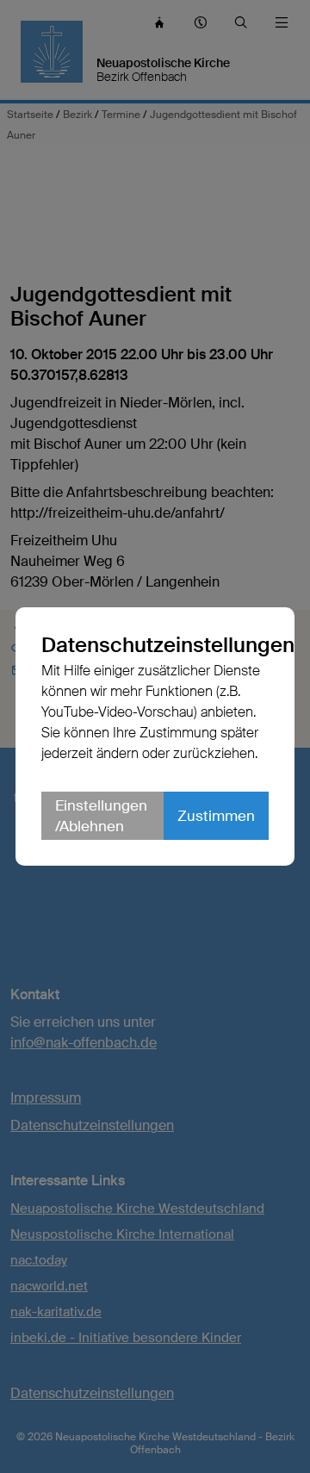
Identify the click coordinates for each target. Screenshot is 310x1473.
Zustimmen (216, 815)
